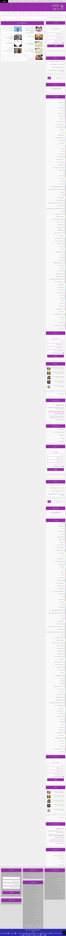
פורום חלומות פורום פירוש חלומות (58, 67)
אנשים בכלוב (61, 441)
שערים (62, 438)
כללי (31, 42)
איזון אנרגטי (40, 905)
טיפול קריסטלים (30, 12)
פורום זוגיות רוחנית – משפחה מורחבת (57, 64)
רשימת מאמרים (49, 1)
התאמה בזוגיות (11, 48)
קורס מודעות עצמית (38, 915)
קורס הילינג (40, 898)
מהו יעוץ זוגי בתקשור (31, 36)
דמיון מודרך (56, 12)
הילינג (51, 12)
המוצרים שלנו (32, 1)
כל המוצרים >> (61, 394)
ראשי (61, 12)
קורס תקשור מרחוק (38, 911)
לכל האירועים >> (55, 89)
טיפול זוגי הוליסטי (39, 917)
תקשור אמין (11, 30)
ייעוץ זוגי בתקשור (39, 907)
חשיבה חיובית (37, 12)
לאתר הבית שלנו (60, 1)
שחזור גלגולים (14, 12)
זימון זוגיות (9, 42)
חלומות (43, 12)
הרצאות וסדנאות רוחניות (9, 27)
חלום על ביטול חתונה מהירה (59, 432)
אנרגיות (33, 27)
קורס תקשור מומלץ (38, 894)
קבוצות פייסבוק (19, 1)
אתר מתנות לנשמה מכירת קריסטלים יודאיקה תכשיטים (34, 926)
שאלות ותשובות (25, 1)
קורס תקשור (39, 890)
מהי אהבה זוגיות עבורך (30, 59)
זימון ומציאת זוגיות (38, 919)
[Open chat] (64, 933)
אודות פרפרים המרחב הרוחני (40, 1)
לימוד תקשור (39, 892)
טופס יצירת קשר (11, 1)
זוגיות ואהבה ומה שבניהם (9, 43)
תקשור (9, 12)
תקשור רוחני (5, 29)
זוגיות (47, 12)
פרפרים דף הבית (56, 17)
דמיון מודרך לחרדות (38, 896)
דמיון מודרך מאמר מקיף (37, 900)
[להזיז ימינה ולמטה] (1, 1)
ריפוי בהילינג (39, 902)
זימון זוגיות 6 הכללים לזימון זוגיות (8, 50)
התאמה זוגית (6, 48)
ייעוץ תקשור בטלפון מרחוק (37, 909)
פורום (55, 1)
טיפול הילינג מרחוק (38, 913)
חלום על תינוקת (61, 429)
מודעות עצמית (22, 12)
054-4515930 (31, 875)
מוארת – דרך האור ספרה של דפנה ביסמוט (56, 61)
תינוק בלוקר (62, 435)
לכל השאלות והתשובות (60, 419)
